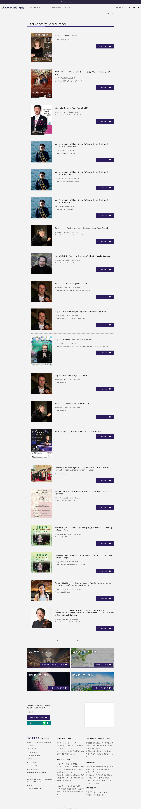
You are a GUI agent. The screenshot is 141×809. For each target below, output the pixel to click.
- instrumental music (33, 755)
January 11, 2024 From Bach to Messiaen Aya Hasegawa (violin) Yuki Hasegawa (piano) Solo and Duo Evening (84, 584)
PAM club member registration (36, 772)
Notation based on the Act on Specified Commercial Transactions (39, 781)
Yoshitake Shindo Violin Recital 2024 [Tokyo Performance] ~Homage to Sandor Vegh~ (84, 529)
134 (78, 640)
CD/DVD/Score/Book (33, 759)
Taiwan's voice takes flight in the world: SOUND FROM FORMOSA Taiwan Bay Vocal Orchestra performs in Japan (82, 468)
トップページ (113, 13)
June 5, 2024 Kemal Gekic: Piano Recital (72, 403)
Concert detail (103, 46)
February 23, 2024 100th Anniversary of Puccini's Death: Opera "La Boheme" (83, 492)
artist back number (33, 769)
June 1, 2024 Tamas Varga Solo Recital (71, 283)
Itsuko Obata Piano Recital (66, 35)
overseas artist (31, 762)
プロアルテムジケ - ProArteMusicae (72, 808)
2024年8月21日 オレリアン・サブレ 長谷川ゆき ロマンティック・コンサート (84, 73)
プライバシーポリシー (34, 788)
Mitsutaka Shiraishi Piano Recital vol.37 (71, 108)
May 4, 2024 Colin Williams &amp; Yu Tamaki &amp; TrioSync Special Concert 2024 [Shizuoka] (84, 145)
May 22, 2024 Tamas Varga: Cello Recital (71, 375)
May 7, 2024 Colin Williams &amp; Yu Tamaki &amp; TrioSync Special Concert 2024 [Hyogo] (84, 201)
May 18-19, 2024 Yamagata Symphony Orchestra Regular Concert (82, 256)
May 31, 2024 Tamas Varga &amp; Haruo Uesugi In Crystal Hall (81, 311)
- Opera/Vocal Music (33, 749)
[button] (34, 7)
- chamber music (32, 752)
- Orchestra (30, 745)
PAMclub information (37, 717)
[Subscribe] (49, 712)
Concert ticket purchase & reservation (39, 742)
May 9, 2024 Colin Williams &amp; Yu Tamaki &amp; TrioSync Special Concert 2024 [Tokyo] (84, 173)
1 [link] (57, 640)
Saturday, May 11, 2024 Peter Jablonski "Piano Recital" (78, 431)
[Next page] (83, 640)
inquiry (29, 785)
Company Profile (32, 776)
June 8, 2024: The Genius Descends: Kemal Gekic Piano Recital (81, 228)
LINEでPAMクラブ (35, 723)
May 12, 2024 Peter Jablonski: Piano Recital (73, 339)
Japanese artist (32, 766)
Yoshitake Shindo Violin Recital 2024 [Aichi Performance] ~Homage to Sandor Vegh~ (83, 556)
